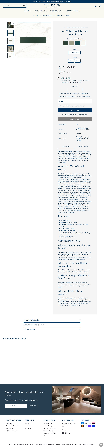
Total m (75, 86)
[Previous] (14, 23)
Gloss (77, 61)
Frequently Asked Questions (34, 325)
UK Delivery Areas (11, 431)
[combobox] (14, 6)
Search (27, 423)
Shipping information (32, 320)
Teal (77, 43)
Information (72, 11)
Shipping (68, 106)
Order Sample (74, 119)
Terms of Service (48, 431)
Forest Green (65, 43)
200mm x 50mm (74, 52)
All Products (28, 426)
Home (63, 27)
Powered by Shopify (87, 444)
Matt (71, 61)
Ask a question (29, 330)
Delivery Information (49, 428)
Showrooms (56, 11)
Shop (26, 11)
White (83, 43)
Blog (44, 436)
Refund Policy (47, 426)
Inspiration (40, 11)
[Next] (14, 56)
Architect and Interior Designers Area (52, 15)
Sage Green (71, 43)
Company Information (12, 426)
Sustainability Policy (49, 433)
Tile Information (83, 146)
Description (66, 146)
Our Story (9, 423)
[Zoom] (33, 40)
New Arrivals (28, 428)
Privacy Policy (47, 423)
